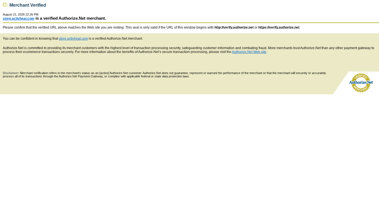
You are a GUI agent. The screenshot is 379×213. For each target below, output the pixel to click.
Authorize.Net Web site (249, 52)
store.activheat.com (18, 19)
